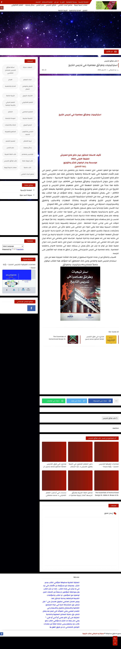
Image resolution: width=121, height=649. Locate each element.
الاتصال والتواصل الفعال (27, 87)
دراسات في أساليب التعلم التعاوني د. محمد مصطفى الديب (56, 493)
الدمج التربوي (27, 125)
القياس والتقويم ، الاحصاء (27, 133)
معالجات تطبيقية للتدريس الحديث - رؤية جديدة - (109, 465)
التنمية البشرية (27, 118)
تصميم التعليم (10, 141)
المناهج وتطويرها (10, 131)
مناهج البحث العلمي (65, 5)
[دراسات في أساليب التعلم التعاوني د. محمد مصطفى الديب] (54, 480)
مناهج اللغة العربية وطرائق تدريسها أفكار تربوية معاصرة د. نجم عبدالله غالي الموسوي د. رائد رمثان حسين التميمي (80, 493)
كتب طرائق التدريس (110, 61)
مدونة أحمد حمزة (26, 195)
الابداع (10, 79)
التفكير (85, 10)
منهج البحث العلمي (27, 174)
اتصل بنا (62, 2)
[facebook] (1, 2)
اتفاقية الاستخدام (47, 2)
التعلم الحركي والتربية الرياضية (10, 104)
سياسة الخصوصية (71, 2)
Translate (20, 249)
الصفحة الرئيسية (83, 2)
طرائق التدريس (51, 5)
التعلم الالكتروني (17, 5)
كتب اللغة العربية (10, 154)
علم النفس (40, 5)
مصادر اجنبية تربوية (80, 5)
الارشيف (38, 2)
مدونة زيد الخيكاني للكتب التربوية (93, 633)
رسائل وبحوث (29, 5)
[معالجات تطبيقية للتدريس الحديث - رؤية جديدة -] (106, 452)
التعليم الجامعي (27, 111)
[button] (100, 400)
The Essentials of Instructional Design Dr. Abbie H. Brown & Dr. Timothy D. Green (57, 337)
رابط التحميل (80, 166)
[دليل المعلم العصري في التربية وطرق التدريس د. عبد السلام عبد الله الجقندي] (80, 452)
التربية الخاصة (62, 10)
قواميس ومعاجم (27, 154)
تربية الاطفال (27, 141)
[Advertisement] (60, 29)
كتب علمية (27, 167)
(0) (43, 70)
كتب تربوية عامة (27, 160)
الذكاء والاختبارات (10, 125)
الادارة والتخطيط (75, 10)
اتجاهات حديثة (27, 67)
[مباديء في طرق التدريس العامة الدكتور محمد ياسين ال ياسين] (54, 452)
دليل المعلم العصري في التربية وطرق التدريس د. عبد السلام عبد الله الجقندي (80, 465)
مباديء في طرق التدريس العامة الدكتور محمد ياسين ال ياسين (94, 337)
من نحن (56, 2)
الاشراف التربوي (27, 95)
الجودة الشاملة (10, 118)
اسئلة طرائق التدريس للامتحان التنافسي (10, 70)
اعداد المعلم (27, 79)
